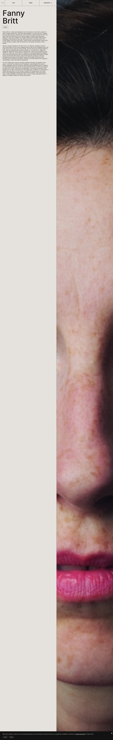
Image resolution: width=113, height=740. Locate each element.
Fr (111, 724)
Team (13, 2)
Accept (5, 737)
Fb (111, 727)
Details (30, 2)
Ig (111, 729)
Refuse (11, 737)
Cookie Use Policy (80, 734)
